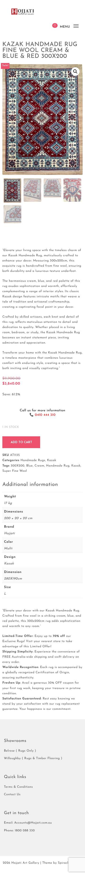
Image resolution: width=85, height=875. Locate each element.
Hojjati (9, 533)
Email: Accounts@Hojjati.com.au (28, 823)
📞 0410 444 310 (42, 415)
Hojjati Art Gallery (25, 863)
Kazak (51, 460)
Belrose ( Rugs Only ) (20, 751)
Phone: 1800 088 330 (19, 830)
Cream (39, 465)
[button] (75, 71)
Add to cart (21, 442)
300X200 (18, 465)
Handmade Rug (57, 465)
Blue (29, 465)
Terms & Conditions (18, 787)
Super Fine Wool (14, 471)
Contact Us (12, 794)
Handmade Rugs (33, 460)
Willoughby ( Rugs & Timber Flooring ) (33, 758)
